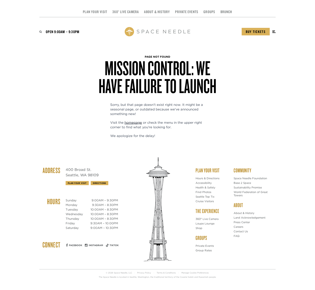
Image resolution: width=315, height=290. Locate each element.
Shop (199, 228)
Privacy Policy (144, 272)
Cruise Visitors (205, 201)
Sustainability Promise (248, 187)
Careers (238, 226)
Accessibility (204, 182)
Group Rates (204, 250)
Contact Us (241, 231)
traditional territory (163, 277)
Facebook (75, 245)
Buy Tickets (256, 31)
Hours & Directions (208, 178)
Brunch (226, 11)
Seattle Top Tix (205, 196)
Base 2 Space (242, 182)
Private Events (186, 11)
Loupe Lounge (205, 223)
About (238, 205)
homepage (133, 123)
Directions (99, 183)
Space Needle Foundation (250, 178)
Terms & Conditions (166, 272)
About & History (157, 11)
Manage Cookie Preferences (195, 272)
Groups (209, 11)
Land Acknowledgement (249, 217)
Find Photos (203, 192)
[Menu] (274, 31)
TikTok (114, 245)
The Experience (207, 210)
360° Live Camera (125, 11)
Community (242, 170)
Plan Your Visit (95, 11)
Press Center (242, 222)
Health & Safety (205, 187)
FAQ (237, 236)
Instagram (96, 245)
